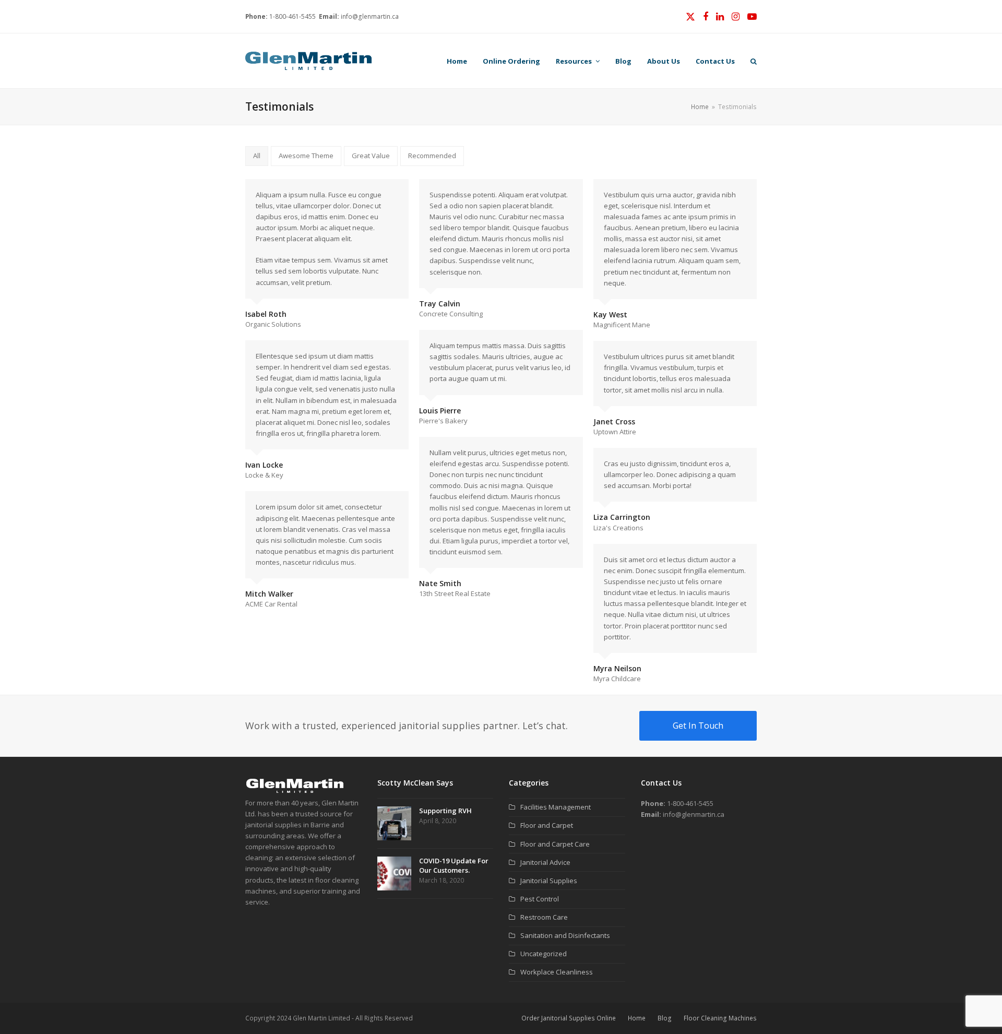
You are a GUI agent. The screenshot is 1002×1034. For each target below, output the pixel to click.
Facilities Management (555, 807)
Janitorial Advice (545, 862)
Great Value (371, 155)
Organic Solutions (273, 324)
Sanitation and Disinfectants (565, 935)
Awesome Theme (306, 155)
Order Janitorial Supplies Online (568, 1018)
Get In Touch (698, 725)
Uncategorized (543, 953)
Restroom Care (544, 917)
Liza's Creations (618, 527)
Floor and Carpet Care (555, 844)
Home (637, 1018)
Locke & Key (264, 475)
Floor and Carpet (546, 825)
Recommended (432, 155)
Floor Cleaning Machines (720, 1018)
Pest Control (539, 899)
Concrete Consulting (451, 313)
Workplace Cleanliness (556, 972)
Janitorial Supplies (548, 880)
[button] (754, 61)
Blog (665, 1018)
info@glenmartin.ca (370, 16)
